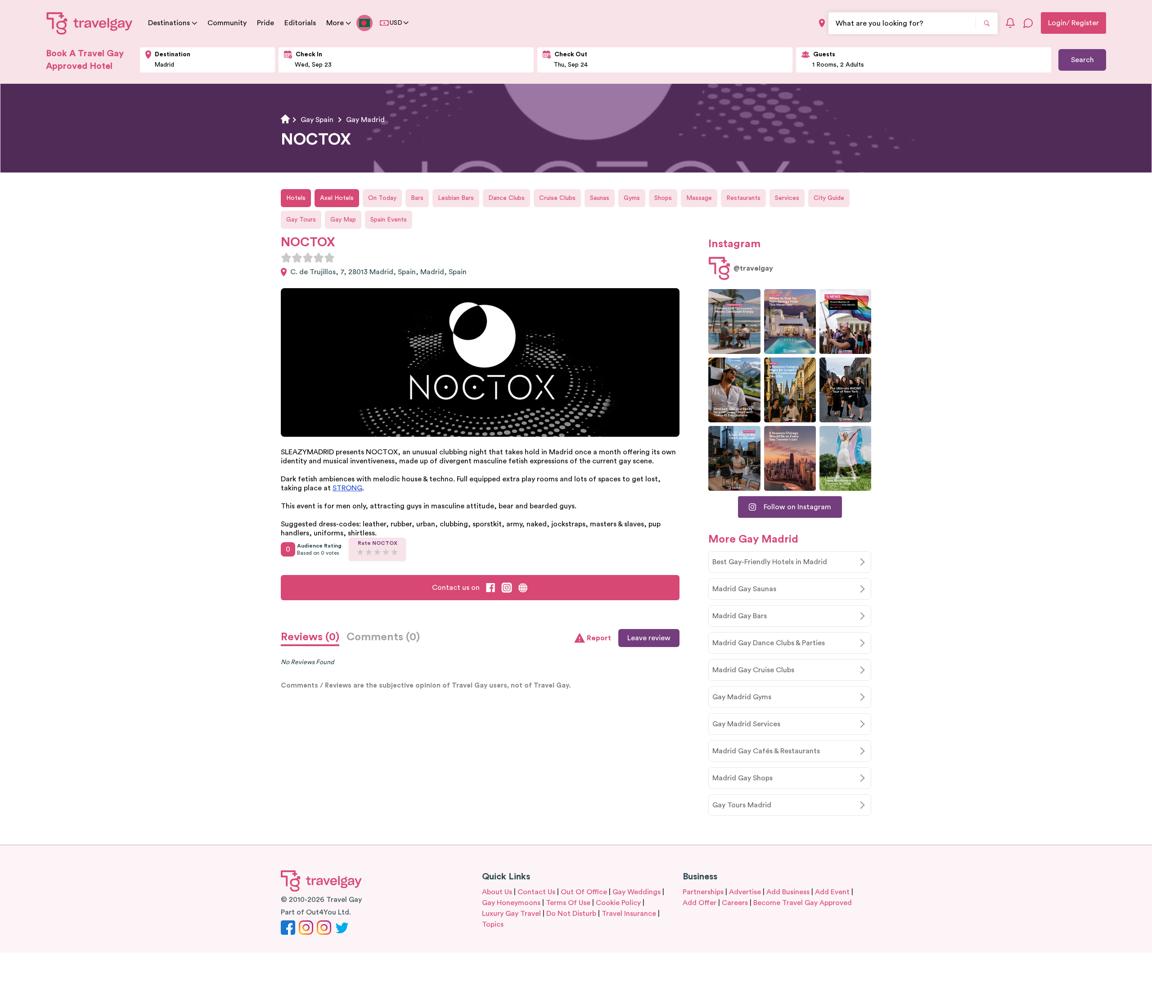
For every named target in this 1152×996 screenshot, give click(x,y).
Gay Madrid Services (746, 724)
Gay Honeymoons (511, 902)
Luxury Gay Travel (511, 913)
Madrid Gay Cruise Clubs (753, 670)
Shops (663, 198)
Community (227, 23)
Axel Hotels (337, 198)
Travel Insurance (629, 913)
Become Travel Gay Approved (802, 902)
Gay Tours (301, 220)
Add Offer (699, 902)
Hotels (296, 198)
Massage (699, 198)
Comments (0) (383, 637)
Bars (417, 198)
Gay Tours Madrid (741, 805)
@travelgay (753, 268)
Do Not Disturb (571, 913)
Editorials (300, 23)
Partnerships (703, 892)
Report (599, 638)
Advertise (745, 892)
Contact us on (456, 587)
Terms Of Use (568, 902)
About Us (497, 892)
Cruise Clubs (557, 198)
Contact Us (536, 892)
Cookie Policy (618, 902)
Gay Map (343, 220)
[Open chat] (1028, 23)
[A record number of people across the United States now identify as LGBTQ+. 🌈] (845, 321)
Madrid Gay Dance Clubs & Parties (768, 643)
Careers (735, 902)
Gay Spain (317, 119)
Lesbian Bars (456, 198)
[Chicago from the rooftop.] (734, 458)
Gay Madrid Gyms (741, 697)
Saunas (599, 198)
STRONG (347, 488)
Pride (265, 23)
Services (787, 198)
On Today (382, 198)
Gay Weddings (636, 892)
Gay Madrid (365, 119)
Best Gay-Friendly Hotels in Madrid (769, 562)
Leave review (648, 638)
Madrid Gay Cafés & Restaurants (766, 751)
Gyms (632, 198)
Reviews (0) (310, 637)
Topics (493, 924)
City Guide (829, 198)
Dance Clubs (506, 198)
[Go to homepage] (90, 23)
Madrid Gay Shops (742, 778)
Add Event (832, 892)
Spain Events (388, 220)
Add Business (788, 892)
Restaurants (743, 198)
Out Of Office (584, 892)
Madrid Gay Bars (739, 616)
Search (1082, 59)
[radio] (286, 257)
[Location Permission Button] (822, 23)
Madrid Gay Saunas (744, 589)
